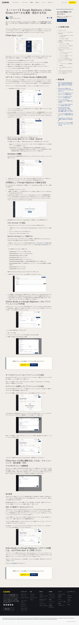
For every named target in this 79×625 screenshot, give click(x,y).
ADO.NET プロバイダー (25, 598)
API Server (23, 602)
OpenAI (68, 604)
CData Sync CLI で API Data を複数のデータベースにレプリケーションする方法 (65, 124)
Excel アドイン (23, 606)
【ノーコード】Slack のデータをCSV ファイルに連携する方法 (65, 97)
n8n (68, 602)
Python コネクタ (24, 600)
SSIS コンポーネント (34, 597)
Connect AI (32, 596)
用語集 (59, 603)
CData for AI (50, 2)
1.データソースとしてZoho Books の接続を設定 (65, 33)
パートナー (42, 602)
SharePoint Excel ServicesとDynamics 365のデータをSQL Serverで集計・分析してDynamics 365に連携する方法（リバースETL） (65, 109)
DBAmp (31, 599)
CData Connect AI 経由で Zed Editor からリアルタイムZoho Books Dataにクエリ (65, 90)
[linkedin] (4, 605)
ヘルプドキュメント (35, 156)
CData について (52, 594)
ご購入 (62, 2)
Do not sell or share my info (71, 621)
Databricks (69, 597)
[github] (10, 605)
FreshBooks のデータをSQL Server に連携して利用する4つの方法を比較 (65, 119)
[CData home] (6, 2)
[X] (6, 605)
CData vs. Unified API (43, 605)
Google (68, 599)
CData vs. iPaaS (43, 603)
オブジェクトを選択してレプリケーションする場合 (65, 56)
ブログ (59, 597)
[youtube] (8, 605)
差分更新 (61, 65)
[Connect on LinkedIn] (51, 17)
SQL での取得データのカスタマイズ (65, 68)
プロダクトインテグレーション (44, 597)
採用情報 (50, 605)
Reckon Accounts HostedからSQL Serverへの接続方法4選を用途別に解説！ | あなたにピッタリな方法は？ (65, 84)
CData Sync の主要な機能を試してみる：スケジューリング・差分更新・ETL (65, 60)
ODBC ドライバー (24, 594)
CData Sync (32, 594)
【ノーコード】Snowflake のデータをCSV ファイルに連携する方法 (65, 94)
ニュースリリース (52, 596)
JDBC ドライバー (24, 596)
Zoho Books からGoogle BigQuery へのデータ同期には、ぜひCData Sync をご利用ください (65, 72)
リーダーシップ (51, 601)
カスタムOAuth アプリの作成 (42, 243)
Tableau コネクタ (24, 610)
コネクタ (41, 594)
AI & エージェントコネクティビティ (43, 600)
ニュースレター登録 (61, 601)
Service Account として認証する (66, 45)
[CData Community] (12, 605)
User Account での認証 (64, 44)
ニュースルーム (51, 597)
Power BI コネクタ (24, 608)
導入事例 (14, 563)
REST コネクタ (23, 604)
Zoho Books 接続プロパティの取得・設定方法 (66, 36)
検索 (65, 2)
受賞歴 (50, 599)
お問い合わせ (72, 2)
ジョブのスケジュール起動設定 (65, 63)
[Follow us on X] (49, 17)
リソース (59, 599)
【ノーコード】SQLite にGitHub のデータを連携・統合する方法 (65, 105)
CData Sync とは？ (62, 30)
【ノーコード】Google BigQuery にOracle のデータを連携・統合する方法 (65, 115)
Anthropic (69, 595)
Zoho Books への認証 (63, 38)
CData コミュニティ (62, 594)
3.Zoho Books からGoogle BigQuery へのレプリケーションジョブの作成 (65, 49)
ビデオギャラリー (61, 605)
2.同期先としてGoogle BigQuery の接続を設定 (65, 41)
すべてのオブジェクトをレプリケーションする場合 (65, 53)
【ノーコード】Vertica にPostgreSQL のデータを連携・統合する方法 (65, 101)
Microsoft (69, 600)
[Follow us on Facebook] (47, 17)
